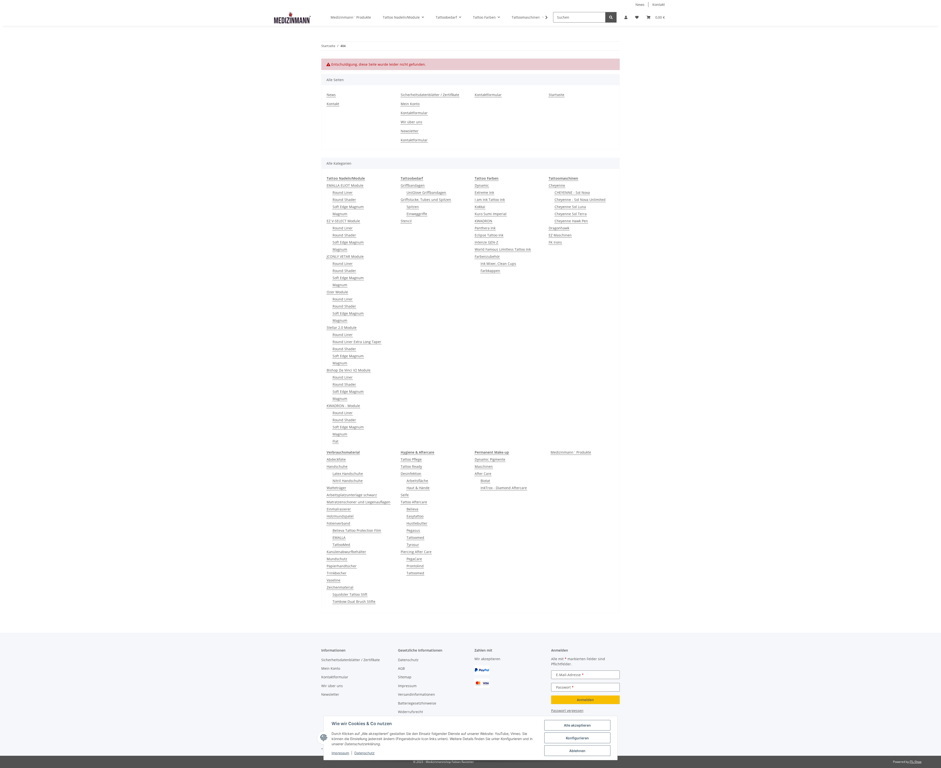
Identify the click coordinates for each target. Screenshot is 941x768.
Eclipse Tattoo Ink (489, 235)
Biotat (485, 480)
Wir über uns (411, 122)
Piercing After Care (416, 551)
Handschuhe (337, 466)
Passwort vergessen (567, 710)
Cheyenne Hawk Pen (571, 221)
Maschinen (484, 466)
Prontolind (415, 566)
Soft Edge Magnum (348, 206)
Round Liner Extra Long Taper (357, 341)
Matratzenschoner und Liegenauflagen (358, 502)
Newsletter (410, 131)
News (639, 4)
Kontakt (658, 4)
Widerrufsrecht (410, 711)
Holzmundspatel (340, 516)
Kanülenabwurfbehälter (346, 551)
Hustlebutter (417, 523)
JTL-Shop (915, 762)
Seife (405, 495)
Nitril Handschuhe (348, 480)
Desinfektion (411, 473)
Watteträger (336, 487)
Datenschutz (364, 753)
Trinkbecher (337, 573)
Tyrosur (413, 544)
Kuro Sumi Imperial (491, 213)
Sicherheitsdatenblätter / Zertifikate (430, 94)
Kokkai (480, 206)
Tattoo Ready (411, 466)
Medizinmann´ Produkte (571, 452)
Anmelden (585, 699)
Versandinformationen (416, 694)
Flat (335, 441)
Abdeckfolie (336, 459)
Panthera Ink (485, 228)
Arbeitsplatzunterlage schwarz (352, 495)
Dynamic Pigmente (490, 459)
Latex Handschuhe (348, 473)
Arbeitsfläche (417, 480)
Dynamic (482, 185)
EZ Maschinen (560, 235)
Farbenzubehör (487, 256)
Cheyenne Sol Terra (571, 213)
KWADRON (483, 221)
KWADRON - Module (343, 405)
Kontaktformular (414, 113)
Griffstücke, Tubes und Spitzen (426, 199)
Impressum (340, 753)
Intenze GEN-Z (486, 242)
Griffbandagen (413, 185)
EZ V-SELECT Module (343, 221)
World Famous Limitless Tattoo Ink (503, 249)
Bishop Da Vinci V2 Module (349, 370)
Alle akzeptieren (577, 725)
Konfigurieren (577, 738)
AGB (401, 668)
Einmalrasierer (339, 509)
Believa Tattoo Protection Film (357, 530)
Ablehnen (577, 751)
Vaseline (333, 580)
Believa (412, 509)
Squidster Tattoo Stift (350, 594)
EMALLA (339, 537)
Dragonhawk (559, 228)
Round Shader (344, 199)
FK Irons (555, 242)
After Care (483, 473)
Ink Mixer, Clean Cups (498, 263)
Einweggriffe (417, 213)
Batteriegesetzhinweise (417, 703)
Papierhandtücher (342, 566)
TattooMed (341, 544)
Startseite (556, 94)
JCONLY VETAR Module (345, 256)
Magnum (340, 213)
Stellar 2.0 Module (342, 327)
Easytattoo (415, 516)
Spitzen (413, 206)
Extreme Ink (484, 192)
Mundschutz (337, 559)
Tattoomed (415, 537)
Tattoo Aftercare (414, 502)
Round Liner (343, 192)
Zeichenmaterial (340, 587)
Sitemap (404, 677)
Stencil (406, 221)
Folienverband (338, 523)
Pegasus (413, 530)
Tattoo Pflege (411, 459)
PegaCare (414, 559)
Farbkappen (490, 270)
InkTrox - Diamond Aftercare (504, 487)
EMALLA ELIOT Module (345, 185)
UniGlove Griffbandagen (426, 192)
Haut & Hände (418, 487)
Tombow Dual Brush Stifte (354, 601)
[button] (625, 17)
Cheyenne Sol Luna (570, 206)
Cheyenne (557, 185)
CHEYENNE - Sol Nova (572, 192)
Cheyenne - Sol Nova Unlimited (580, 199)
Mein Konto (410, 103)
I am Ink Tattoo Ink (490, 199)
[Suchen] (611, 17)
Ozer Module (337, 292)
